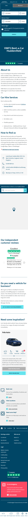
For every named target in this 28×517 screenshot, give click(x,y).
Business (20, 5)
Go (25, 190)
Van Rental (3, 440)
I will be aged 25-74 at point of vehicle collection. (14, 29)
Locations (9, 428)
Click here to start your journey (10, 149)
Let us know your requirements (12, 307)
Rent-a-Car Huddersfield (22, 428)
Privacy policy (4, 468)
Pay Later (3, 465)
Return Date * (6, 18)
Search (14, 34)
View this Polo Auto (14, 369)
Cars (6, 5)
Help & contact (18, 443)
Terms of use (4, 457)
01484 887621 (10, 164)
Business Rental (5, 443)
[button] (14, 209)
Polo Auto (6, 332)
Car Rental (3, 437)
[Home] (2, 428)
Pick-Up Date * (6, 10)
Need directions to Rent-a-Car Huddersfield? (13, 186)
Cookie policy (4, 455)
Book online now (14, 373)
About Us (16, 437)
